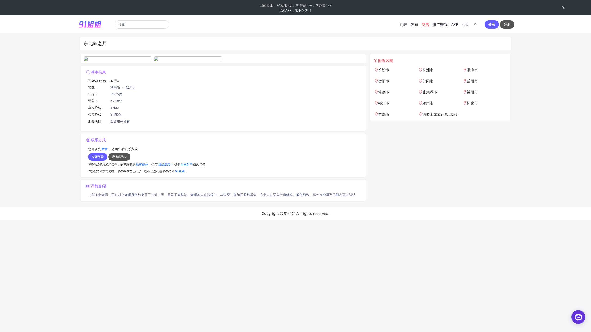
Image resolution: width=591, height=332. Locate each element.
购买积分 (142, 165)
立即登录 (98, 157)
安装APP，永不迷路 (294, 10)
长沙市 (130, 87)
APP (454, 24)
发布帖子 (186, 165)
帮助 (465, 24)
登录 (491, 24)
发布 (414, 24)
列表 (403, 24)
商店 (425, 24)
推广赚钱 (440, 24)
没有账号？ (119, 157)
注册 (507, 24)
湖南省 (115, 87)
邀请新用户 (166, 165)
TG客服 (179, 171)
